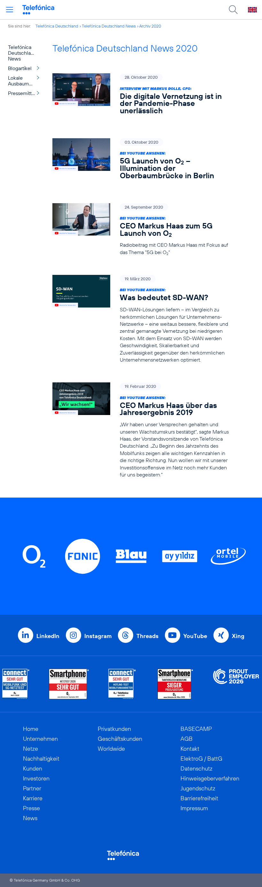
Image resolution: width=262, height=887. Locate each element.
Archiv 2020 (150, 25)
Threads (147, 636)
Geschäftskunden (120, 738)
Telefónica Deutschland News (109, 25)
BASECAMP (196, 728)
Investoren (36, 778)
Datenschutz (196, 768)
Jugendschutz (198, 788)
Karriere (32, 798)
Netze (30, 748)
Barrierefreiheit (199, 798)
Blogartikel (20, 68)
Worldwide (111, 748)
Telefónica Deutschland (56, 25)
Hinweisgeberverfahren (210, 778)
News (30, 818)
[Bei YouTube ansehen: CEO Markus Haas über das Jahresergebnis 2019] (143, 430)
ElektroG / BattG (201, 758)
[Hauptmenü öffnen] (9, 9)
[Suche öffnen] (233, 9)
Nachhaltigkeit (41, 758)
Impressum (194, 808)
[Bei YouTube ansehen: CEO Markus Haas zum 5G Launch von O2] (143, 230)
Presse (31, 808)
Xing (238, 636)
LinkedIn (47, 636)
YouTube (195, 636)
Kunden (32, 768)
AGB (187, 738)
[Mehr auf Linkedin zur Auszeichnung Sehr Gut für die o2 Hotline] (122, 684)
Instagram (98, 636)
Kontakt (190, 748)
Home (30, 728)
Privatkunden (114, 728)
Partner (32, 788)
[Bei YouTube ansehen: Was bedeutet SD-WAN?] (143, 319)
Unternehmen (40, 738)
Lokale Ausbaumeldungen (25, 81)
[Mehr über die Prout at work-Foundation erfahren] (236, 684)
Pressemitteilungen (25, 93)
